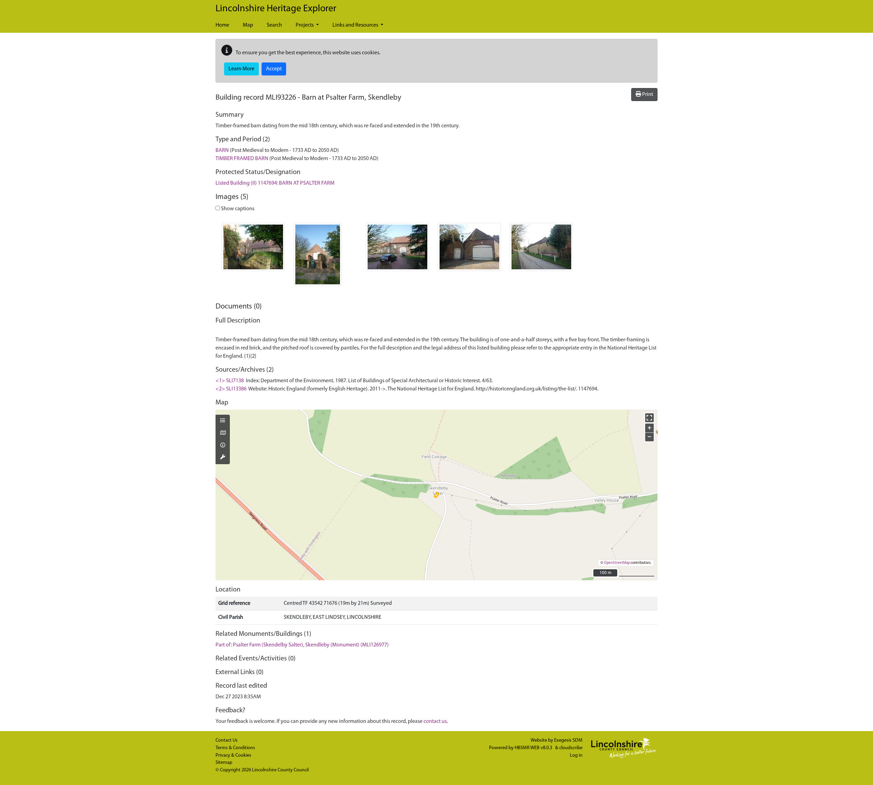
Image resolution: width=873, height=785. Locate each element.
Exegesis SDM (568, 740)
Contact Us (227, 740)
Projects (305, 25)
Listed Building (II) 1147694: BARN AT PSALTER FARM (275, 183)
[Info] (223, 446)
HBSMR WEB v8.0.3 (534, 748)
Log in (576, 755)
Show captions (237, 209)
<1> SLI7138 (230, 381)
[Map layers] (223, 421)
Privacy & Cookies (233, 755)
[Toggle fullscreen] (649, 417)
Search (274, 25)
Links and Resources (355, 25)
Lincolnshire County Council (280, 770)
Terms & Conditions (235, 748)
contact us (435, 721)
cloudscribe (570, 748)
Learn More (241, 69)
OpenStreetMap (617, 563)
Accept (274, 69)
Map (248, 25)
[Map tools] (223, 458)
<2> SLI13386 (231, 389)
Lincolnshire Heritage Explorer (276, 9)
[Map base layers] (223, 433)
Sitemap (224, 762)
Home (222, 25)
